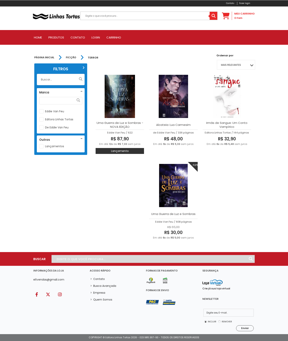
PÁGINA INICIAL (44, 57)
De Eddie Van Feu (57, 127)
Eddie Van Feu (54, 111)
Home (38, 37)
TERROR (93, 57)
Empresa (97, 293)
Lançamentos (54, 146)
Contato (78, 37)
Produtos (56, 37)
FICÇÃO (71, 57)
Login (95, 37)
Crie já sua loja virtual (216, 288)
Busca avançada (103, 286)
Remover (227, 321)
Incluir (212, 321)
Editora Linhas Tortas (59, 119)
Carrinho (113, 37)
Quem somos (101, 300)
